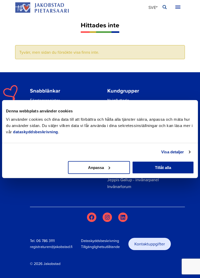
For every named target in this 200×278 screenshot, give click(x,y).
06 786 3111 (45, 240)
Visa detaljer (172, 152)
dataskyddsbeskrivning (35, 131)
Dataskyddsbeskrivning (100, 240)
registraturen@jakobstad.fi (51, 246)
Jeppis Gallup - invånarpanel (133, 180)
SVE (152, 7)
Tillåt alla (163, 167)
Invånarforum (119, 186)
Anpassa (96, 167)
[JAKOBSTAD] (42, 7)
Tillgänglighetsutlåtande (100, 246)
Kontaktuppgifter (149, 244)
